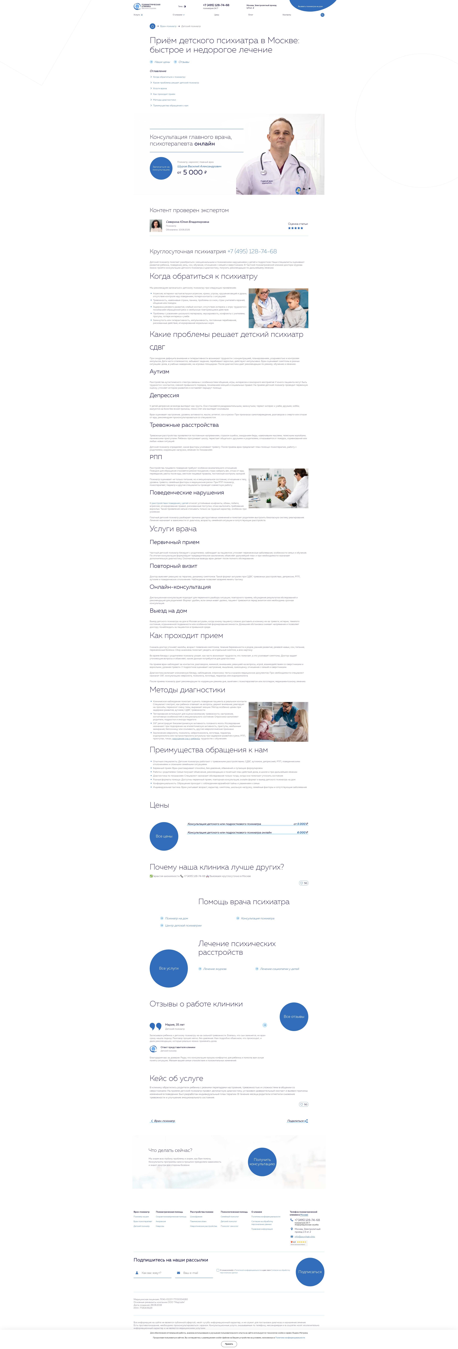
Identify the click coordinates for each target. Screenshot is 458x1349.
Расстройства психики (201, 1212)
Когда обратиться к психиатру (169, 77)
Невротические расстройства (203, 1226)
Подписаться (310, 1272)
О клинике (256, 1212)
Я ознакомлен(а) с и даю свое (255, 1271)
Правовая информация (262, 1229)
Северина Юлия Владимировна (187, 222)
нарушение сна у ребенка (186, 739)
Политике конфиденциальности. (290, 1338)
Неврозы (160, 1226)
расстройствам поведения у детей (170, 503)
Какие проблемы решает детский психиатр (176, 83)
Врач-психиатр (168, 26)
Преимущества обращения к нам (170, 106)
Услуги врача (160, 88)
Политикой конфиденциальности (248, 1270)
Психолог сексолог (229, 1226)
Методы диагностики (164, 100)
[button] (264, 1025)
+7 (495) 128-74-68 (252, 252)
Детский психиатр (142, 1226)
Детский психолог (229, 1221)
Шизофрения (196, 1217)
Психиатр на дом (141, 1217)
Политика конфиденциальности (265, 1217)
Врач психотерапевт (143, 1221)
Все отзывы (294, 1017)
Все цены (164, 836)
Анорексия (161, 1221)
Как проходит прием (164, 94)
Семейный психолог (230, 1217)
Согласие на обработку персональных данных (262, 1223)
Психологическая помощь (234, 1212)
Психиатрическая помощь (169, 1212)
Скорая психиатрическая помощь (171, 1217)
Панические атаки (198, 1221)
